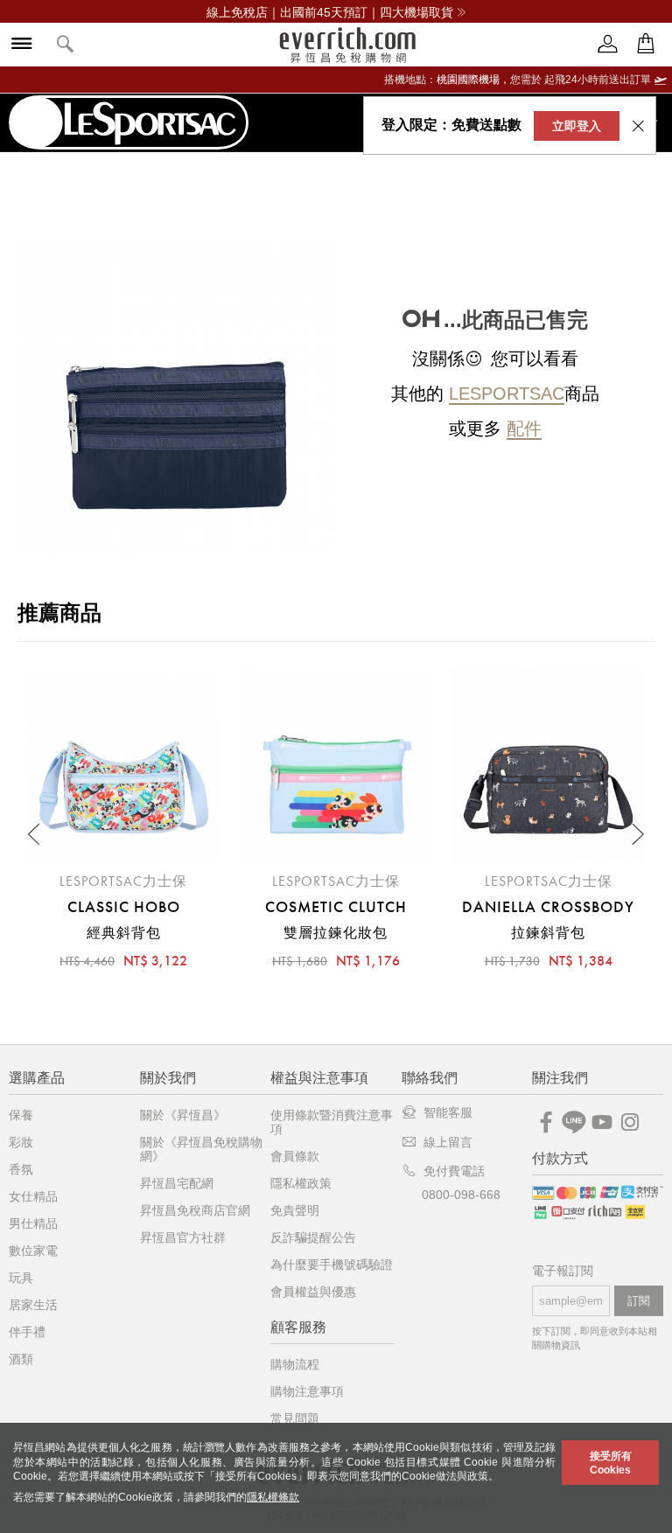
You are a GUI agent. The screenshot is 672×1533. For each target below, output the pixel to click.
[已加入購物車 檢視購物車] (646, 44)
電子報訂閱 (562, 1271)
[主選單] (22, 45)
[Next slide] (637, 834)
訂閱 (638, 1300)
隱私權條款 (273, 1497)
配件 (524, 428)
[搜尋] (66, 45)
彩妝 (21, 1142)
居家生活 (33, 1305)
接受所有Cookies (611, 1463)
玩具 (21, 1278)
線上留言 (448, 1142)
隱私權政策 (301, 1183)
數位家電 (33, 1251)
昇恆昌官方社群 (183, 1237)
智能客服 (448, 1112)
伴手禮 (27, 1332)
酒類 (21, 1359)
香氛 (21, 1169)
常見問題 (294, 1418)
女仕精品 (33, 1196)
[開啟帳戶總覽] (608, 44)
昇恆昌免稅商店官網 (195, 1210)
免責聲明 (294, 1210)
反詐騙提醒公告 (313, 1237)
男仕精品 (33, 1223)
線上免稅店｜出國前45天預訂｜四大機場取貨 (329, 12)
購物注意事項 (307, 1391)
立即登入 (576, 126)
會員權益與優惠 (313, 1292)
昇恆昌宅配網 (177, 1183)
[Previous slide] (35, 834)
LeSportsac (506, 393)
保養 (21, 1115)
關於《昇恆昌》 (183, 1115)
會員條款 (294, 1156)
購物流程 (294, 1364)
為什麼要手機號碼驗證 (331, 1265)
